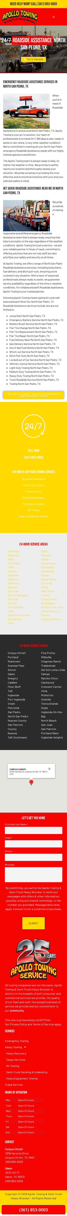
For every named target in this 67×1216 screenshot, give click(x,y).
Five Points (14, 563)
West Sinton (48, 591)
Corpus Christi (49, 599)
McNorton (13, 579)
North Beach (48, 603)
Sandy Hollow (48, 579)
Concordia (47, 583)
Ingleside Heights (52, 737)
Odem (44, 551)
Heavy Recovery (16, 1053)
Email (8, 838)
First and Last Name (16, 824)
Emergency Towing (33, 503)
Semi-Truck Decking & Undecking (26, 1072)
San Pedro (13, 551)
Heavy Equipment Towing (33, 516)
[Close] (49, 769)
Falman (45, 674)
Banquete (13, 575)
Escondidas (47, 571)
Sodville (45, 595)
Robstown (13, 555)
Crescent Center (51, 686)
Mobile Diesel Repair (33, 497)
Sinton (12, 670)
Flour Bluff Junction (19, 615)
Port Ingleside (16, 699)
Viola (10, 611)
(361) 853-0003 (47, 4)
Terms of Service (43, 1024)
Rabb (11, 559)
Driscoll (12, 603)
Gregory (13, 678)
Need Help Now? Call (24, 4)
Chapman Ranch (51, 661)
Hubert (45, 559)
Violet (11, 567)
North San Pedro (18, 716)
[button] (31, 782)
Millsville (46, 657)
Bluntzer (12, 587)
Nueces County (17, 720)
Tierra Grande (15, 607)
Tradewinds (48, 665)
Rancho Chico (49, 678)
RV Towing (33, 510)
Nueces (45, 575)
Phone (9, 851)
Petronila (13, 599)
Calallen (12, 571)
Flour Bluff (14, 686)
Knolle (44, 587)
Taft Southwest (17, 737)
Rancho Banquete (18, 595)
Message (9, 864)
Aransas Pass (16, 665)
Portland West (50, 733)
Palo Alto (46, 555)
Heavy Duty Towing (33, 485)
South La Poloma (50, 619)
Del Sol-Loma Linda (52, 607)
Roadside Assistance (33, 478)
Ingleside (13, 695)
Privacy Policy (18, 1024)
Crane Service (33, 491)
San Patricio (15, 619)
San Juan (13, 591)
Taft (10, 691)
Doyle (44, 708)
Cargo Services (15, 1059)
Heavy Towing (13, 1047)
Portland (13, 657)
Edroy (11, 623)
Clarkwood (14, 583)
